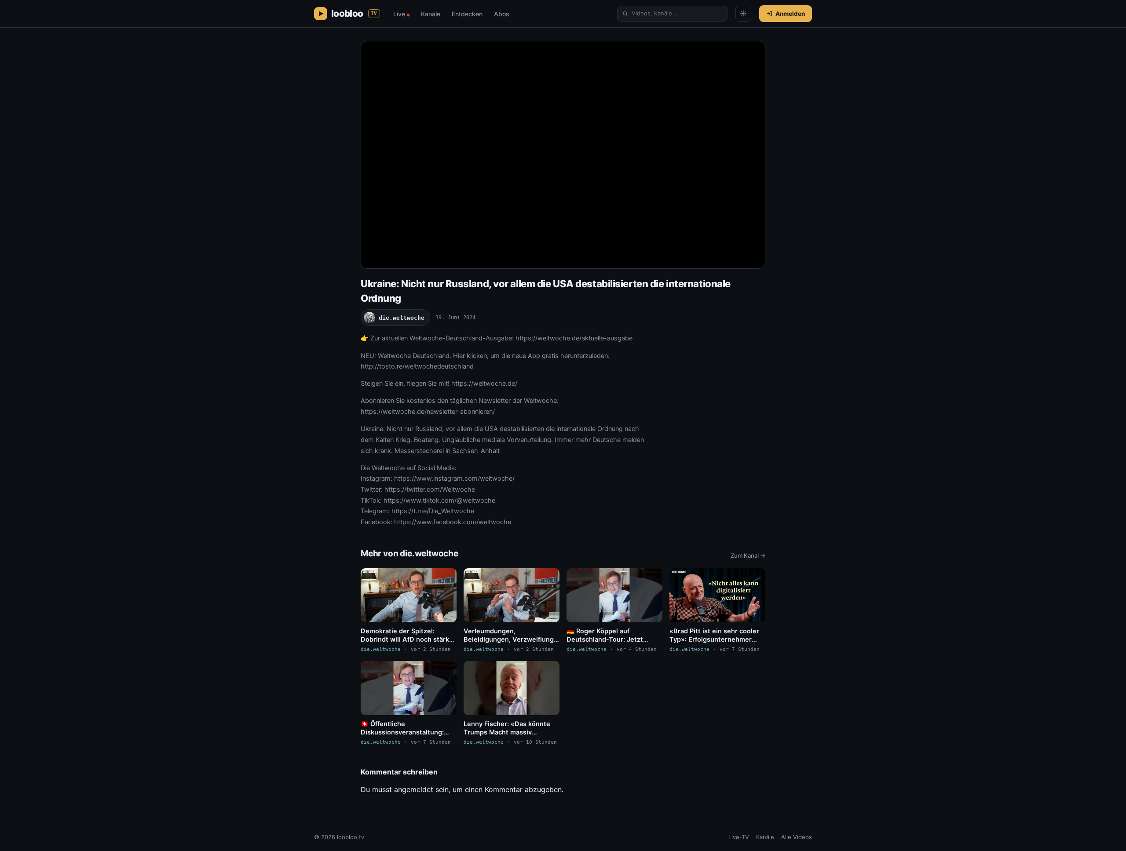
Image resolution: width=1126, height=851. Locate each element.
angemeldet (413, 789)
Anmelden (790, 13)
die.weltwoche (401, 317)
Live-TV (738, 836)
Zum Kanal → (748, 555)
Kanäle (430, 14)
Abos (501, 14)
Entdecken (467, 14)
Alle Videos (796, 836)
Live (401, 14)
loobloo (354, 13)
